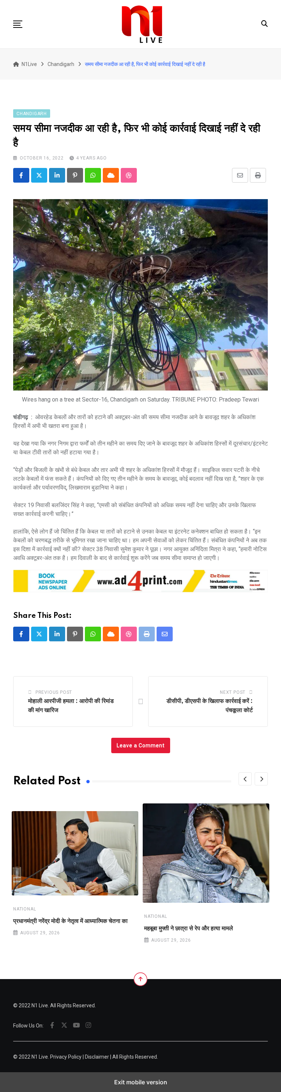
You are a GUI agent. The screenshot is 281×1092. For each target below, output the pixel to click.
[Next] (261, 778)
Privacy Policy (66, 1057)
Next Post (233, 692)
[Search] (264, 24)
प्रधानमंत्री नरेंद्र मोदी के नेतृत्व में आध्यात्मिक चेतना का (70, 921)
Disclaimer (97, 1057)
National (24, 909)
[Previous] (245, 778)
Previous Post (53, 692)
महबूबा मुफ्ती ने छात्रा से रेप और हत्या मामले (188, 929)
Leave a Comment (141, 745)
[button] (17, 24)
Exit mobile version (140, 1082)
